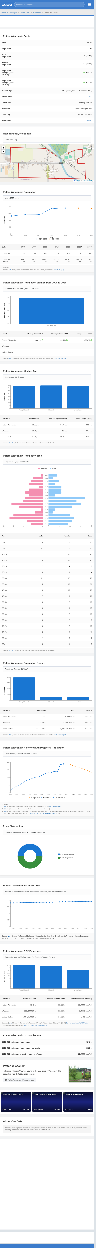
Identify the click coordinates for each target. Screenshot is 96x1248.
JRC (9, 270)
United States (25, 13)
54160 (89, 121)
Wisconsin (37, 13)
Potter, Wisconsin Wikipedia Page (21, 1080)
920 (90, 97)
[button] (49, 4)
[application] (47, 223)
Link (5, 811)
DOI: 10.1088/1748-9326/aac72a (35, 1025)
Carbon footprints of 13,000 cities (77, 1023)
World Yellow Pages (9, 13)
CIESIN (11, 443)
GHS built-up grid (59, 270)
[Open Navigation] (89, 4)
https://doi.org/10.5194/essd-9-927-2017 (43, 813)
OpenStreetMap (88, 181)
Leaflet (77, 181)
